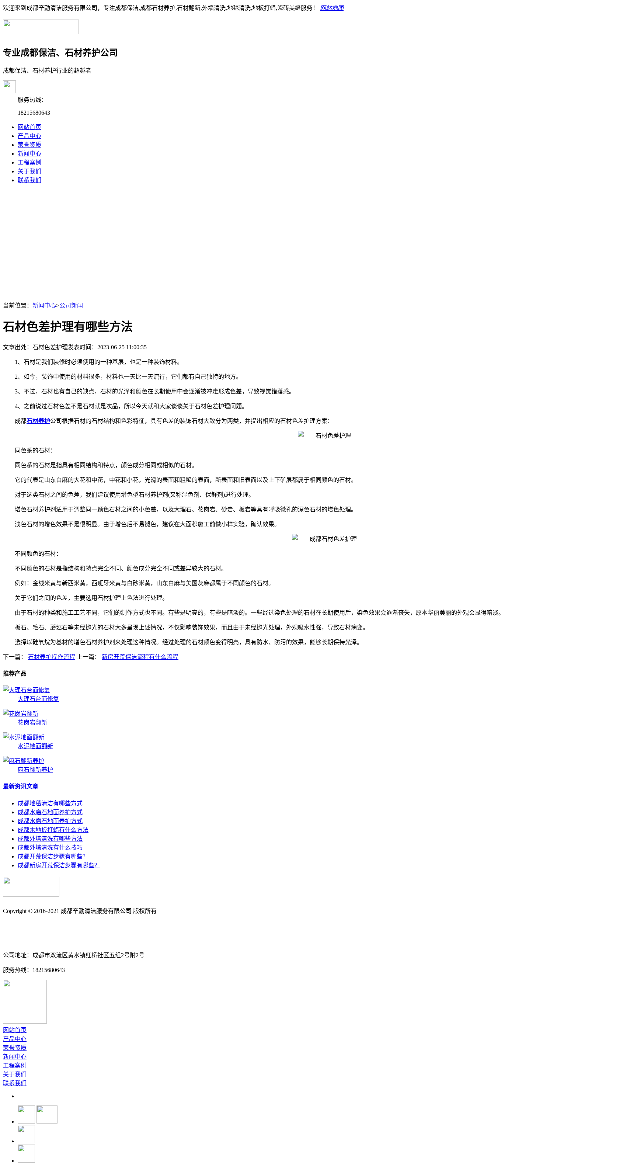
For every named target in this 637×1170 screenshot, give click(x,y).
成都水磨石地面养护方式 (50, 812)
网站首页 (29, 127)
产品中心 (29, 136)
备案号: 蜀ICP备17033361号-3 (41, 926)
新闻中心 (29, 153)
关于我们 (29, 171)
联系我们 (29, 180)
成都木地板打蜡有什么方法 (53, 830)
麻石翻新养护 (35, 770)
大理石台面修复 (38, 699)
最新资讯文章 (20, 786)
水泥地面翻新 (35, 746)
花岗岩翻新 (32, 722)
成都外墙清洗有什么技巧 (50, 847)
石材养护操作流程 (51, 657)
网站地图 (332, 8)
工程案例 (29, 162)
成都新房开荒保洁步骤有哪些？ (59, 865)
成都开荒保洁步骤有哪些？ (53, 856)
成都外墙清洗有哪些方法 (50, 839)
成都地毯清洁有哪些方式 (50, 803)
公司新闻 (71, 305)
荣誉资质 (29, 145)
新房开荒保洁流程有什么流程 (140, 657)
